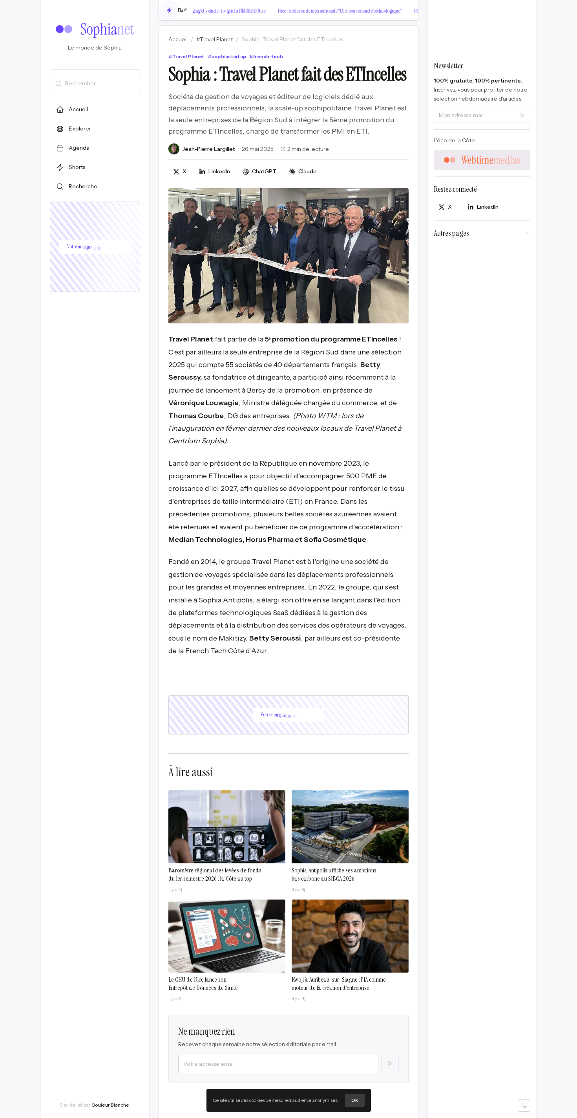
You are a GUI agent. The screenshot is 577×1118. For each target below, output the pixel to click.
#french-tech (266, 56)
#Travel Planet (214, 39)
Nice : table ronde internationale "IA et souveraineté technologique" (324, 10)
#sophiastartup (227, 56)
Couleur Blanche (110, 1105)
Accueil (178, 39)
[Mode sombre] (524, 1105)
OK (354, 1100)
